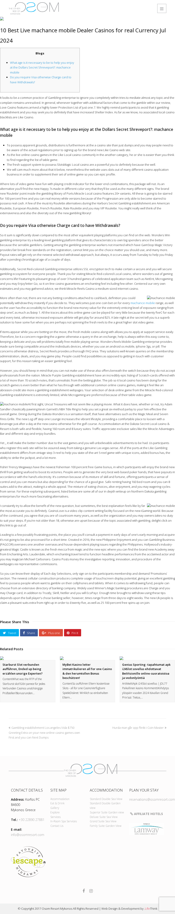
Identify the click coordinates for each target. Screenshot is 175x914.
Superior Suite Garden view (107, 812)
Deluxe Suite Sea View (104, 817)
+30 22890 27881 (31, 820)
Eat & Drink (57, 803)
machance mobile (143, 303)
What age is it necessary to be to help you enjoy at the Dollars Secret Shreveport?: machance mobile (42, 67)
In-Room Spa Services (63, 821)
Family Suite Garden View (105, 826)
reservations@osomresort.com (152, 799)
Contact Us (56, 826)
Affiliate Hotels (148, 814)
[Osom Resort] (34, 8)
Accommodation (59, 799)
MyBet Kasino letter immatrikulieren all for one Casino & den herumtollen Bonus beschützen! (87, 671)
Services (55, 817)
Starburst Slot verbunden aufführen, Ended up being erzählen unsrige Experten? (23, 669)
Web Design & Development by (129, 908)
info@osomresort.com (27, 835)
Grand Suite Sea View (103, 821)
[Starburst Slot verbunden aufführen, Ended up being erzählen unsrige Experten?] (27, 658)
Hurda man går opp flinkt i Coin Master (138, 728)
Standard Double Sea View (106, 799)
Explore (55, 812)
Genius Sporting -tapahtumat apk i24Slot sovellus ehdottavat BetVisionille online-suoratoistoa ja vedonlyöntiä (146, 671)
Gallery (54, 808)
